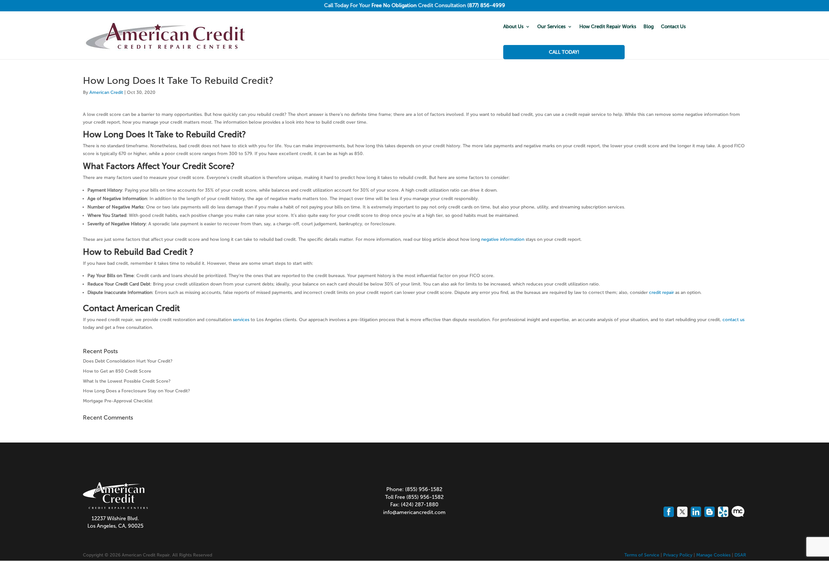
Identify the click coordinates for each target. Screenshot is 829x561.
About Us (513, 26)
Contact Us (673, 26)
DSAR (740, 555)
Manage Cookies (713, 555)
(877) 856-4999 (486, 5)
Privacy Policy (677, 555)
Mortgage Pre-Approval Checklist (118, 401)
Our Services (551, 26)
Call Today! (564, 52)
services (241, 319)
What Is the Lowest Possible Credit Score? (127, 381)
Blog (648, 26)
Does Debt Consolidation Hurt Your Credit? (128, 361)
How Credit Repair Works (607, 26)
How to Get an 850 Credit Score (117, 371)
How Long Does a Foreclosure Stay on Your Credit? (136, 391)
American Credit (106, 92)
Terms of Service (641, 555)
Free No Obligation (394, 5)
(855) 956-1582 (423, 489)
